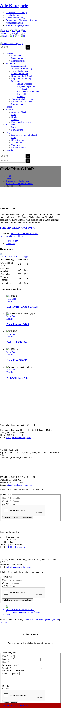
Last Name (8, 659)
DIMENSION (12, 241)
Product (6, 670)
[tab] (33, 241)
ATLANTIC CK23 (17, 377)
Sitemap (3, 622)
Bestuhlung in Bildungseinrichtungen (22, 20)
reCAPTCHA (8, 504)
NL (24, 30)
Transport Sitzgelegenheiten (18, 25)
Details (9, 301)
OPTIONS (10, 243)
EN (7, 30)
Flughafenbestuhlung (15, 17)
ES (13, 30)
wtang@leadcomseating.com (19, 485)
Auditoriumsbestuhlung (16, 12)
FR (18, 30)
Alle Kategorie (14, 5)
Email (5, 498)
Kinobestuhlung (13, 15)
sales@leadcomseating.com (12, 33)
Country (6, 501)
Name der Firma (10, 665)
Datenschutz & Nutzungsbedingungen (42, 619)
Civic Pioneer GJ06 (17, 324)
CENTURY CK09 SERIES (22, 306)
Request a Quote (10, 702)
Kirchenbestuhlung (14, 23)
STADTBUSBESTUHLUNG (24, 233)
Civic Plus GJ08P (16, 360)
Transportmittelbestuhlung (11, 236)
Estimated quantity (10, 673)
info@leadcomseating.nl (17, 547)
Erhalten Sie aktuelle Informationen (17, 518)
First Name (8, 656)
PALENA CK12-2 (16, 342)
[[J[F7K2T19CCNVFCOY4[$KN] (14, 256)
